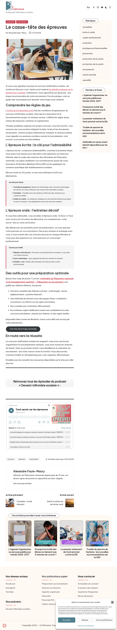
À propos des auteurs (88, 588)
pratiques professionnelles (95, 48)
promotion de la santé (93, 59)
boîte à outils (89, 32)
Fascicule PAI (48, 600)
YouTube (10, 592)
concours (10, 459)
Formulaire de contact (88, 584)
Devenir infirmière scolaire (18, 609)
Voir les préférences (104, 620)
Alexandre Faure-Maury (29, 471)
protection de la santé (93, 64)
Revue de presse (85, 596)
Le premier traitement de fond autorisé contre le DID (95, 120)
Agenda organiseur (51, 592)
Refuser (85, 620)
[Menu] (88, 7)
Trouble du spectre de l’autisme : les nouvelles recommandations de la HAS (94, 131)
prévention (88, 53)
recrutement (22, 22)
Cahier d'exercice (50, 604)
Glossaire (46, 596)
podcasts (10, 22)
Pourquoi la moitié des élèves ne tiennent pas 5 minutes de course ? (94, 110)
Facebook (10, 584)
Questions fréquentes (88, 592)
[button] (112, 602)
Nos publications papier (55, 576)
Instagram (10, 588)
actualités (87, 27)
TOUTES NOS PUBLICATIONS (23, 329)
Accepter (67, 620)
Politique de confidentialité (86, 625)
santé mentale (89, 75)
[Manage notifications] (4, 625)
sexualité (87, 80)
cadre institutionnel (92, 37)
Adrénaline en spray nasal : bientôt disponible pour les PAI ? (95, 145)
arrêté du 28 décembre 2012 (20, 110)
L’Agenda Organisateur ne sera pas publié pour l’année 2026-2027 (95, 98)
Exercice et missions (51, 588)
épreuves (22, 459)
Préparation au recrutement (55, 584)
